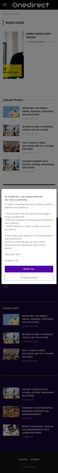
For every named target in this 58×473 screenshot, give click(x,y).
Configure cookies (29, 277)
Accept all (29, 269)
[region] (29, 236)
